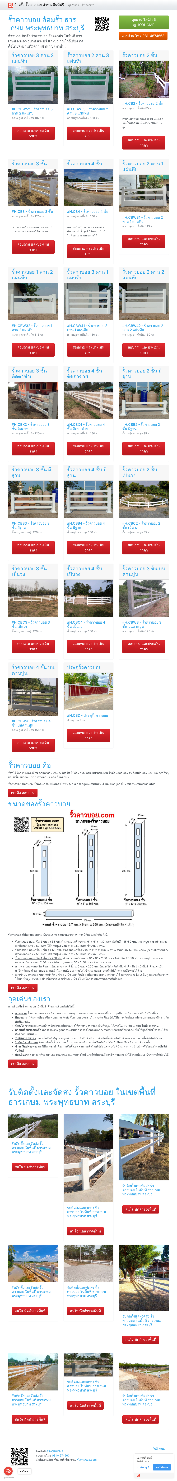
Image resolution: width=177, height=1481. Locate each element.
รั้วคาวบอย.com (87, 1459)
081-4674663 (61, 1455)
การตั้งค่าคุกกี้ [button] (143, 1467)
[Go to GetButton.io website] (8, 1478)
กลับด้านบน (158, 1448)
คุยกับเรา (73, 5)
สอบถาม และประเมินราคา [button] (33, 133)
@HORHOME (54, 1451)
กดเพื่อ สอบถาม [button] (23, 793)
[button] (102, 24)
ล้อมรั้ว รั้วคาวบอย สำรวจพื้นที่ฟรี (38, 5)
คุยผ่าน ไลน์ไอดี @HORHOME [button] (144, 22)
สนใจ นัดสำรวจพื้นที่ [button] (30, 1167)
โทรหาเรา (88, 5)
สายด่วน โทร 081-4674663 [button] (143, 36)
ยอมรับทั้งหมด (162, 1467)
